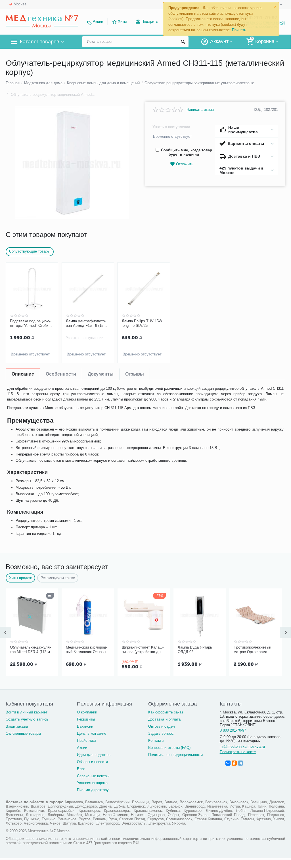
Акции (98, 21)
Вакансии (85, 726)
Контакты (156, 740)
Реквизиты (86, 719)
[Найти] (183, 41)
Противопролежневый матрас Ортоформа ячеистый (252, 649)
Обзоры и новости (92, 762)
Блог (81, 769)
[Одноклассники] (234, 763)
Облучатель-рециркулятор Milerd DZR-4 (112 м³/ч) (31, 649)
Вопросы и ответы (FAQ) (169, 747)
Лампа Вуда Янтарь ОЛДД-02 (195, 649)
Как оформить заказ (165, 712)
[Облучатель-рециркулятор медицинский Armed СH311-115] (72, 162)
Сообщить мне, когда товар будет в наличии (186, 152)
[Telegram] (240, 763)
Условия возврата (92, 783)
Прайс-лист (87, 740)
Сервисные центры (93, 776)
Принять (239, 30)
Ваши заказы (17, 726)
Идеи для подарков (93, 755)
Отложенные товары (23, 733)
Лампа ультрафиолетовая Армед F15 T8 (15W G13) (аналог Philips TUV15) (86, 323)
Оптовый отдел (161, 726)
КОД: (258, 109)
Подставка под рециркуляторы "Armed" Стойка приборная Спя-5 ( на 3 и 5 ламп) (31, 323)
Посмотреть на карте (238, 752)
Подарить (149, 21)
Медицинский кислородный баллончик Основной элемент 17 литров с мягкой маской (88, 649)
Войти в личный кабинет (26, 712)
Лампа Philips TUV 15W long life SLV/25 (142, 323)
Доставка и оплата (164, 719)
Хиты (122, 21)
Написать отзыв (200, 110)
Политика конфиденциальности (175, 755)
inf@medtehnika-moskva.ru (242, 746)
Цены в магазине (91, 733)
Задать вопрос (160, 733)
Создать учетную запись (27, 719)
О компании (87, 712)
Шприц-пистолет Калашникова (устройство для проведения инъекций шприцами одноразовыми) (143, 649)
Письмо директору (93, 790)
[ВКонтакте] (228, 763)
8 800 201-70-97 (233, 730)
